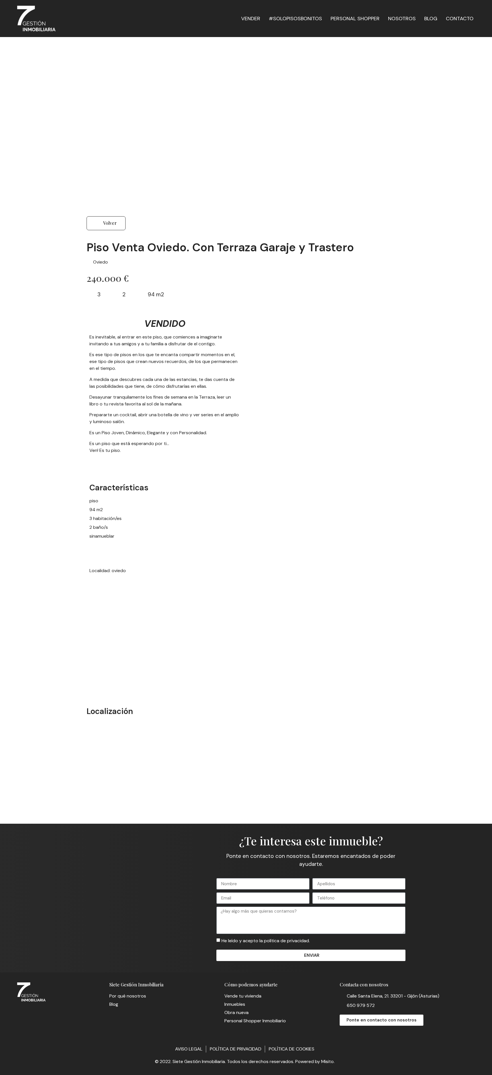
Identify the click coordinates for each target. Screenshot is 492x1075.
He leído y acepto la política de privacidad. (266, 941)
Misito (327, 1061)
